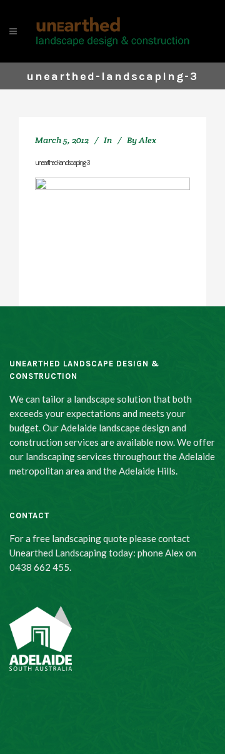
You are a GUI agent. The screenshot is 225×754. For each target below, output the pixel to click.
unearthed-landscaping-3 (62, 163)
